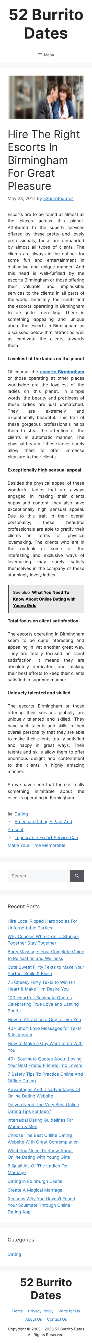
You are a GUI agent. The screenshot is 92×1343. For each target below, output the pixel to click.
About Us (33, 1319)
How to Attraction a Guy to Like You (44, 1019)
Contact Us (57, 1319)
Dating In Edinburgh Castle (35, 1181)
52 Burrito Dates (46, 23)
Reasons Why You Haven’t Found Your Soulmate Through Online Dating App (41, 1205)
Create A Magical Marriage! (36, 1190)
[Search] (77, 876)
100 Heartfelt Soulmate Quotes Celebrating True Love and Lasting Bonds (43, 1004)
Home (17, 1311)
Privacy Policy (40, 1311)
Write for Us (69, 1311)
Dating (21, 813)
